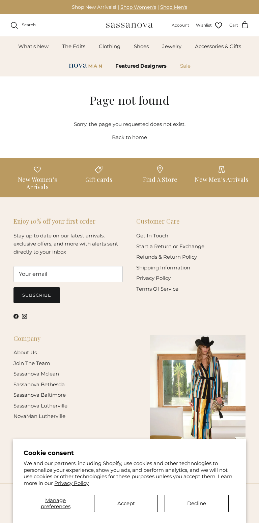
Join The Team (31, 363)
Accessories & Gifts (218, 46)
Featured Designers (141, 66)
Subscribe (36, 295)
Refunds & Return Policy (166, 257)
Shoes (141, 46)
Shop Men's (173, 7)
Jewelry (171, 46)
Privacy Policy (71, 483)
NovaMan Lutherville (39, 416)
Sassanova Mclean (36, 373)
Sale (185, 66)
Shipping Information (163, 267)
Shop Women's (138, 7)
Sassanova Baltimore (39, 395)
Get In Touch (152, 235)
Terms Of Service (157, 289)
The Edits (73, 46)
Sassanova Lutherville (40, 405)
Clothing (109, 46)
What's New (33, 46)
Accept (126, 503)
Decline (196, 503)
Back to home (129, 137)
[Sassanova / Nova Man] (129, 25)
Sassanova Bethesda (39, 384)
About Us (25, 352)
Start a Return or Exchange (170, 246)
